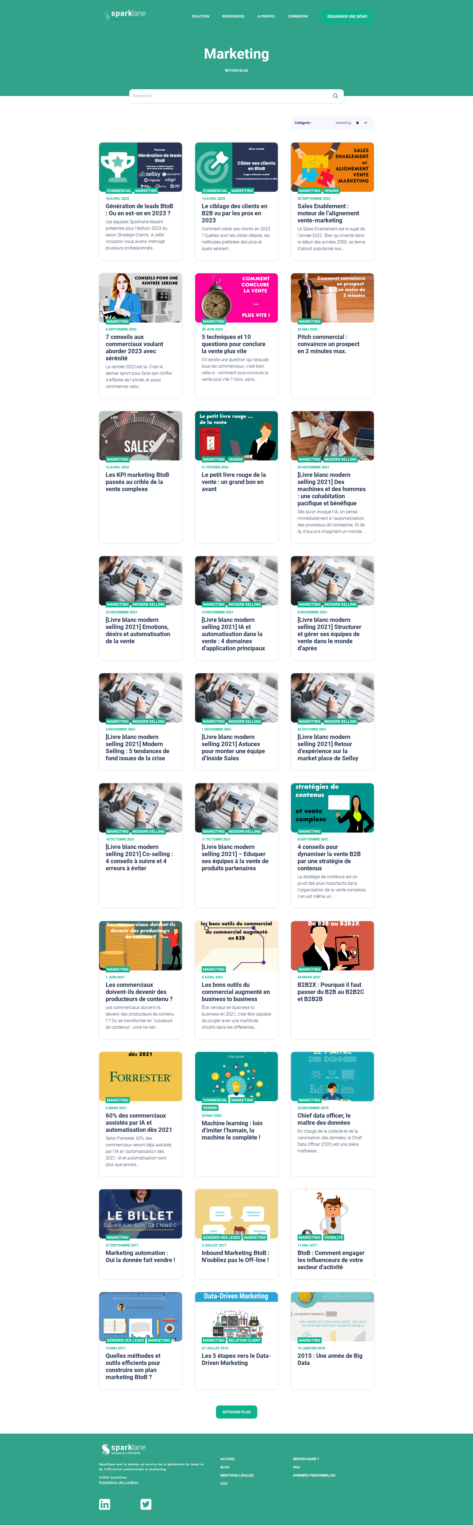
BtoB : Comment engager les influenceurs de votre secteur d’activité (331, 1260)
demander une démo (347, 16)
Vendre (331, 191)
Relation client (245, 1340)
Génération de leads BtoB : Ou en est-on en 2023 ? (139, 210)
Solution (200, 16)
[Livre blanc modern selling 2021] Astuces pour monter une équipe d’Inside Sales (233, 747)
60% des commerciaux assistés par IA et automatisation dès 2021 (139, 1122)
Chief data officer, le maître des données (324, 1119)
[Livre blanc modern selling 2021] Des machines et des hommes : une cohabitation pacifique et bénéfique (332, 489)
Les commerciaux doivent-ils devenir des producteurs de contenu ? (139, 991)
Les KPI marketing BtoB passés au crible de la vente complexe (137, 481)
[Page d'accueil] (123, 15)
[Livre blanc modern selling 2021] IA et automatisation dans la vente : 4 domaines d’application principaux (233, 634)
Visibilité (333, 1237)
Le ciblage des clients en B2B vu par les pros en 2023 (234, 213)
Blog (224, 1467)
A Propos (266, 16)
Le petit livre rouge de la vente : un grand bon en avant (234, 481)
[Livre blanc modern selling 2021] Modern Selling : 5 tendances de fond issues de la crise (137, 747)
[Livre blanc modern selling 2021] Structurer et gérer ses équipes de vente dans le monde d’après (329, 634)
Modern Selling (340, 459)
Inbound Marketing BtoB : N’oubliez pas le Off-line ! (235, 1256)
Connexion (298, 16)
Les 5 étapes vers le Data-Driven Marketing (236, 1359)
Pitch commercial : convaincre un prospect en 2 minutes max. (328, 344)
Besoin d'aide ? (306, 1459)
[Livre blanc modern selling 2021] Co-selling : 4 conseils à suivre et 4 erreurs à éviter (139, 857)
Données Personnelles (314, 1475)
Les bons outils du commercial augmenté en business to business (236, 991)
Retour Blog (236, 70)
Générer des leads (221, 1237)
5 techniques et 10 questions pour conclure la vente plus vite (234, 344)
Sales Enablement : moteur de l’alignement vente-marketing (328, 213)
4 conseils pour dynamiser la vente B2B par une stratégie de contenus (329, 857)
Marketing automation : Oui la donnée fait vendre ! (140, 1256)
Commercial (119, 191)
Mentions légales (237, 1475)
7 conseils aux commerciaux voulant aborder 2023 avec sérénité (134, 348)
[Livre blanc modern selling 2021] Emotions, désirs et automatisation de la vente (138, 630)
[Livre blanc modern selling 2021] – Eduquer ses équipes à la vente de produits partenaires (235, 857)
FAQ (296, 1467)
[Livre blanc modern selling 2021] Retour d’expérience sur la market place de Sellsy (328, 747)
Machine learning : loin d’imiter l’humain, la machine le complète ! (232, 1130)
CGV (224, 1483)
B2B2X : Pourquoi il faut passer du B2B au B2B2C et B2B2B (331, 991)
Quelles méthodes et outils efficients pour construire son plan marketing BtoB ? (133, 1366)
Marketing (146, 191)
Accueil (227, 1459)
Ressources (233, 16)
